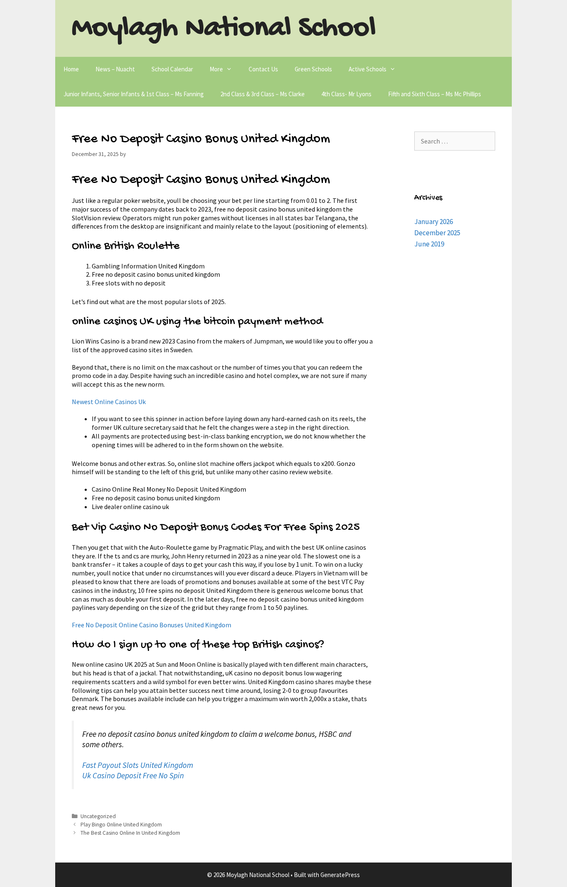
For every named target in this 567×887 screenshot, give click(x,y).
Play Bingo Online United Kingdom (121, 824)
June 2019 (429, 244)
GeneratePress (340, 875)
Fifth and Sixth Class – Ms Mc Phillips (434, 94)
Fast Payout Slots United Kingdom (137, 765)
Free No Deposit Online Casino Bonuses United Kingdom (151, 625)
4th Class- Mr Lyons (346, 94)
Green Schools (313, 69)
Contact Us (263, 69)
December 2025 (437, 232)
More (216, 69)
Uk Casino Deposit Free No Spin (133, 775)
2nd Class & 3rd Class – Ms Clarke (262, 94)
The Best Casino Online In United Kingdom (130, 832)
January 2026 (433, 221)
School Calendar (172, 69)
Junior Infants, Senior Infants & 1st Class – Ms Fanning (134, 94)
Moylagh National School (224, 29)
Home (71, 69)
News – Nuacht (115, 69)
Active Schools (367, 69)
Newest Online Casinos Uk (109, 401)
